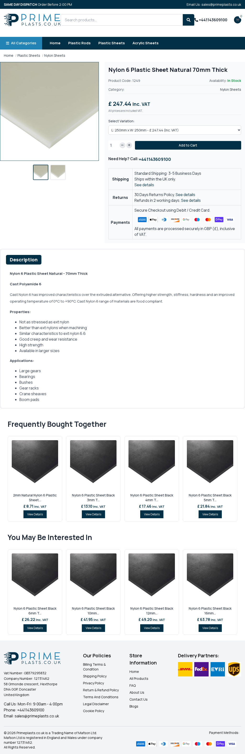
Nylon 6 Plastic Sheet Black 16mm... (210, 610)
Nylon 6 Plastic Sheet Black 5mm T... (210, 497)
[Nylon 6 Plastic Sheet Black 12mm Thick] (151, 577)
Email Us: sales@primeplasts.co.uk (214, 4)
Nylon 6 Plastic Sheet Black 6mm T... (35, 610)
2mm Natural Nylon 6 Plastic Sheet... (35, 497)
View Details (35, 514)
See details (144, 184)
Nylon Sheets (54, 55)
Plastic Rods (79, 42)
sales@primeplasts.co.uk (37, 716)
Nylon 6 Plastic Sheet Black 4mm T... (151, 497)
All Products (138, 678)
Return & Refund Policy (101, 690)
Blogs (133, 706)
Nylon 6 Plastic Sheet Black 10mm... (93, 610)
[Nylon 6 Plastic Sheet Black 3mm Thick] (93, 464)
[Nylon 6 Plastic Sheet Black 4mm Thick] (151, 464)
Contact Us (138, 699)
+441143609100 (212, 20)
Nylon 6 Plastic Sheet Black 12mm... (151, 610)
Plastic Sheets (111, 42)
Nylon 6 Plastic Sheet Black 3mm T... (93, 497)
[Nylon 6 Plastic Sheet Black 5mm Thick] (210, 464)
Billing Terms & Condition (94, 666)
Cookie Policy (93, 711)
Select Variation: (121, 121)
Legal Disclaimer (96, 704)
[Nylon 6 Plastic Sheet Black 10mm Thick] (93, 577)
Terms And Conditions (100, 697)
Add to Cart (188, 145)
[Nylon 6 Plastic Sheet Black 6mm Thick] (35, 577)
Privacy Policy (93, 683)
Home (55, 42)
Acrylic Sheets (146, 42)
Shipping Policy (94, 676)
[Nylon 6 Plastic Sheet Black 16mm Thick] (210, 577)
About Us (136, 692)
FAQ (132, 685)
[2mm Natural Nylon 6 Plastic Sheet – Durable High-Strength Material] (35, 464)
